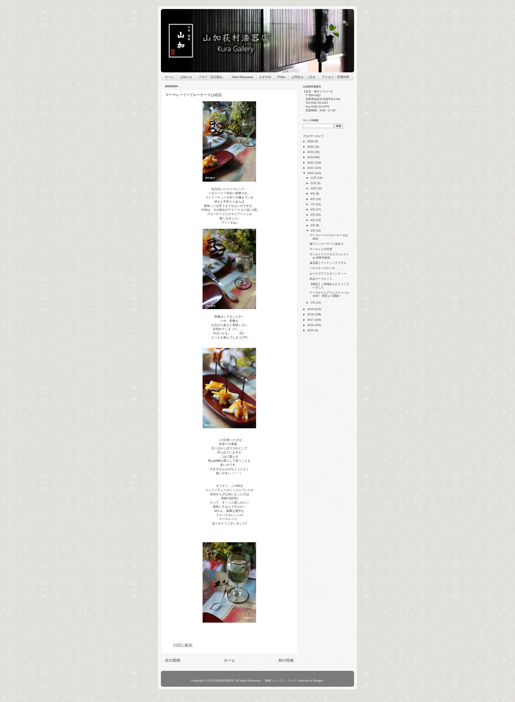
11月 (313, 183)
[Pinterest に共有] (190, 645)
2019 (310, 309)
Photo (281, 77)
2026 (310, 141)
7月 (313, 204)
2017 (310, 319)
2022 (310, 162)
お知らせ (186, 77)
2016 (310, 325)
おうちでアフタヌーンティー (328, 273)
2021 (310, 167)
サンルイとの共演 (321, 249)
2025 (310, 146)
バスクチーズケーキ (322, 268)
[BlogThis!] (179, 645)
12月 (313, 177)
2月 (313, 230)
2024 (310, 152)
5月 (313, 214)
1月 (313, 302)
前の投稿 (286, 660)
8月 (313, 199)
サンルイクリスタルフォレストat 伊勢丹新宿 (329, 256)
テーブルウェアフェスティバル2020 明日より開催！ (329, 294)
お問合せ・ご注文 (303, 77)
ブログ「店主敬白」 (212, 77)
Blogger (318, 680)
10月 (313, 188)
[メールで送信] (175, 645)
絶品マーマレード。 (322, 278)
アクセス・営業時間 (335, 77)
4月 (313, 220)
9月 (313, 193)
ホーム (169, 77)
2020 (310, 173)
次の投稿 (172, 660)
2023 (310, 157)
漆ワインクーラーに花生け (326, 243)
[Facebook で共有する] (187, 645)
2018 (310, 314)
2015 (310, 330)
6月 (313, 209)
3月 (313, 225)
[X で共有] (183, 645)
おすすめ (265, 77)
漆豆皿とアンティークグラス (328, 262)
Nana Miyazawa (242, 77)
